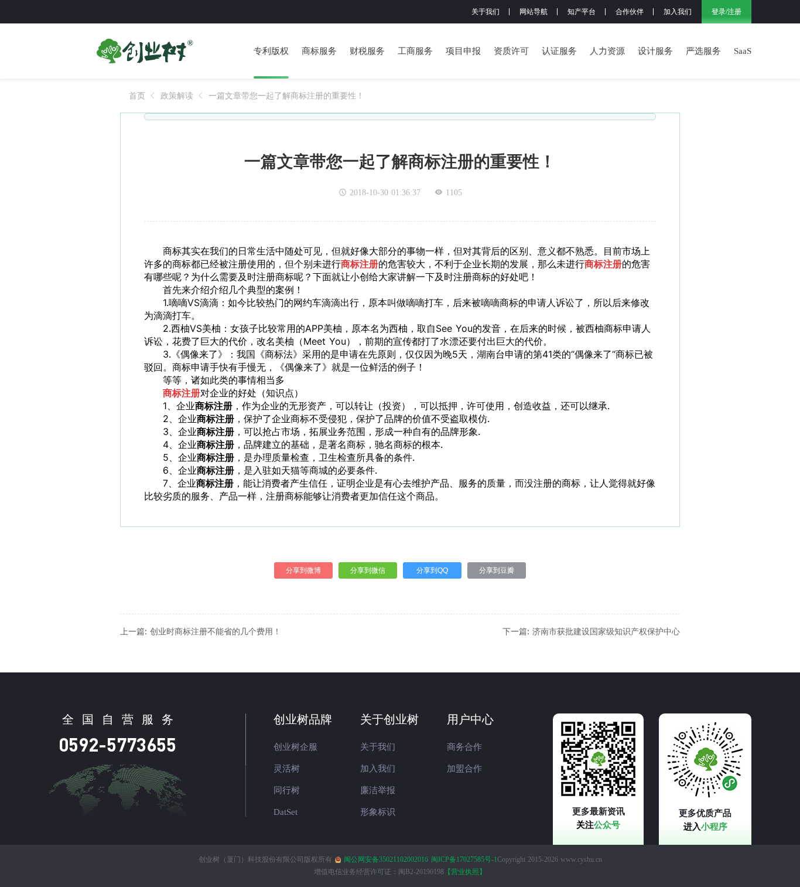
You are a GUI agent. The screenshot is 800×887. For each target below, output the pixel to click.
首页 (137, 95)
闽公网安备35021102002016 (386, 859)
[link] (137, 95)
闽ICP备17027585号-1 (464, 859)
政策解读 (176, 95)
